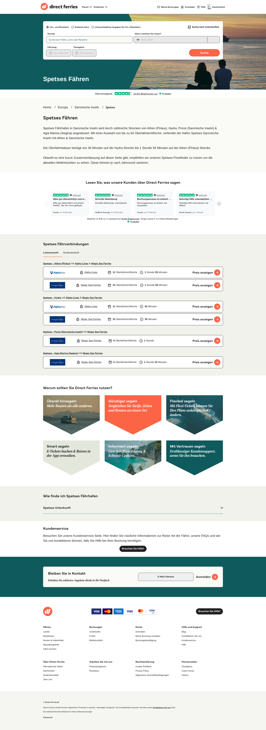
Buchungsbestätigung (145, 640)
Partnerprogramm (97, 666)
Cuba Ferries (188, 671)
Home (47, 107)
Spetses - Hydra (52, 297)
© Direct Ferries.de (51, 702)
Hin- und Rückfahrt (59, 27)
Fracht (92, 636)
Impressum (48, 717)
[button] (133, 508)
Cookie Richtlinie (143, 666)
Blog (184, 631)
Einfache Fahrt (82, 27)
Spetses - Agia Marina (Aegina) (60, 353)
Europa (63, 107)
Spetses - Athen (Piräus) (56, 263)
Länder (46, 631)
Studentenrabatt (50, 675)
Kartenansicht (71, 252)
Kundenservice (189, 640)
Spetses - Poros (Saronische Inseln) (63, 332)
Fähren (185, 675)
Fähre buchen (49, 649)
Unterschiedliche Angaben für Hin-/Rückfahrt (118, 27)
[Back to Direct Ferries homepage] (59, 7)
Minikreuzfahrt (96, 640)
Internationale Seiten (53, 666)
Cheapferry (187, 666)
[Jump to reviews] (133, 93)
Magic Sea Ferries (101, 263)
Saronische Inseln (87, 107)
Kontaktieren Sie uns (192, 636)
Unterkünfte (94, 631)
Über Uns (47, 679)
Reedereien (48, 636)
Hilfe (184, 644)
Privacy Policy (142, 671)
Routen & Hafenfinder (53, 640)
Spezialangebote (51, 644)
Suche (204, 52)
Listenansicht (50, 252)
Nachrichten (49, 671)
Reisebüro (94, 671)
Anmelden (140, 631)
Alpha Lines (81, 263)
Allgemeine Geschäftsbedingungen (152, 675)
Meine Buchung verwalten (147, 636)
